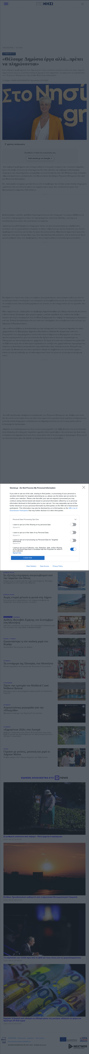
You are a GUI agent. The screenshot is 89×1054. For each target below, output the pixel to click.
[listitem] (44, 519)
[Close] (84, 488)
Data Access (44, 566)
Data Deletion (31, 566)
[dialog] (44, 527)
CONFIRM (28, 558)
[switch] (73, 524)
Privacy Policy (58, 566)
